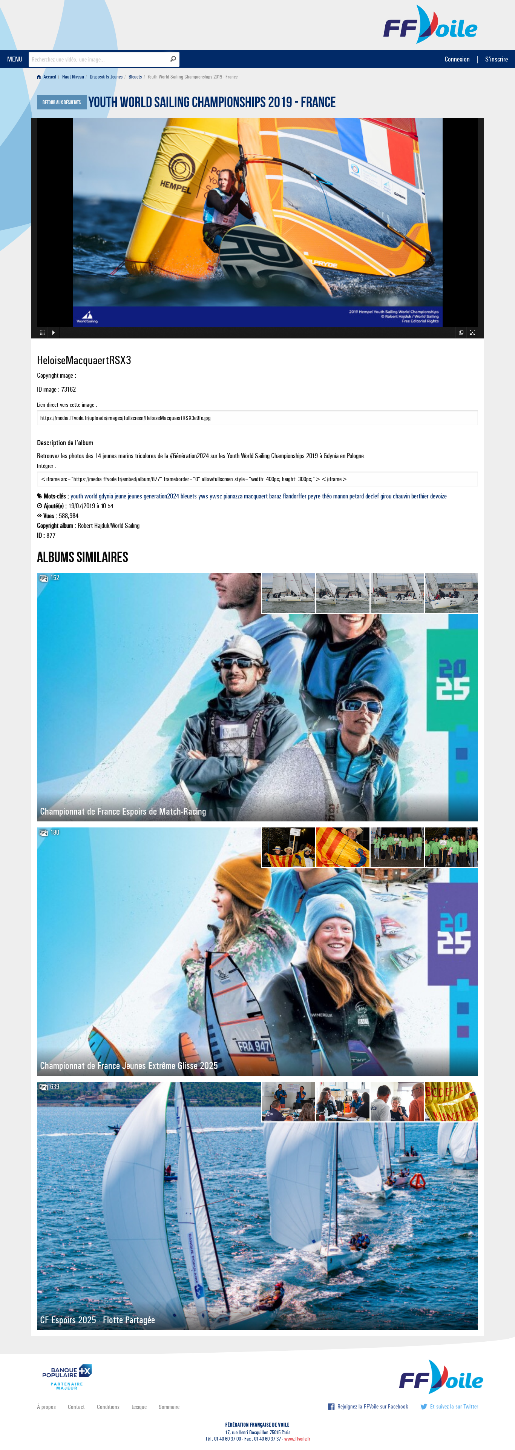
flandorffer (295, 496)
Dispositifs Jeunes (106, 77)
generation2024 (161, 496)
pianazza (233, 496)
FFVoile (430, 24)
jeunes (135, 496)
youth (77, 496)
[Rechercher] (173, 59)
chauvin (401, 496)
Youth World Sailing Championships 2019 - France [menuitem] (192, 77)
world (90, 496)
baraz (275, 496)
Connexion (457, 59)
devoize (438, 496)
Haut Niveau (73, 77)
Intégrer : (46, 465)
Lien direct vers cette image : (67, 404)
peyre (314, 496)
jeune (120, 496)
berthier (420, 496)
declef (372, 496)
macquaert (256, 496)
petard (356, 496)
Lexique (139, 1406)
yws (203, 496)
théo (327, 496)
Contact (76, 1406)
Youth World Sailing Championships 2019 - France (212, 104)
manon (340, 496)
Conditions (108, 1406)
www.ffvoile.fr (297, 1439)
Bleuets (135, 77)
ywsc (216, 496)
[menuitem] (48, 77)
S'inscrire (496, 59)
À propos (46, 1406)
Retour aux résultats (62, 102)
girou (385, 496)
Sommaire (169, 1406)
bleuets (189, 496)
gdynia (106, 496)
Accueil (49, 77)
